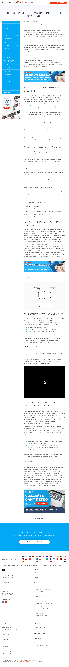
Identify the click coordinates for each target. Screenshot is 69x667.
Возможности (5, 582)
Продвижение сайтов (9, 42)
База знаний (23, 8)
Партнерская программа (54, 565)
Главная (17, 8)
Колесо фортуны (38, 648)
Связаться (36, 631)
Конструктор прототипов (40, 613)
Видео (36, 575)
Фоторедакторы (7, 84)
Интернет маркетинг (8, 74)
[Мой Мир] (40, 517)
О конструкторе (6, 580)
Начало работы (7, 28)
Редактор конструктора (7, 56)
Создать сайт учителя (39, 606)
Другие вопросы (7, 64)
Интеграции (6, 45)
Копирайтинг (7, 71)
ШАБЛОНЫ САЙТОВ (34, 542)
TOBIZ (4, 3)
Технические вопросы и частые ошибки (9, 61)
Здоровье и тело (7, 92)
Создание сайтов (8, 67)
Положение (22, 661)
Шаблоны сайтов (13, 2)
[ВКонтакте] (35, 517)
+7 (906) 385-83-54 (40, 627)
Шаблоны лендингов (7, 632)
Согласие (27, 661)
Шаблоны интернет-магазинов (10, 629)
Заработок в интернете (6, 88)
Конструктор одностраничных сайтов (43, 603)
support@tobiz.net (40, 633)
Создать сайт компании (40, 601)
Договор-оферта (38, 582)
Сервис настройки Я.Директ (41, 645)
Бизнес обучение (8, 81)
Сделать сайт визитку (39, 591)
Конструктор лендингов (40, 587)
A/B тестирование (6, 653)
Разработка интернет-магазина (10, 651)
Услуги (26, 2)
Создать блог (37, 594)
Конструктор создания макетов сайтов (44, 611)
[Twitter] (37, 517)
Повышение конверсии (6, 49)
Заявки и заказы (7, 38)
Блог (5, 25)
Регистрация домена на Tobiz (9, 648)
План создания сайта (7, 644)
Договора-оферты (32, 660)
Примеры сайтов (6, 634)
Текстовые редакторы (9, 78)
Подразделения (38, 636)
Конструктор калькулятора (41, 599)
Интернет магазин (8, 31)
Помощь (31, 2)
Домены (5, 35)
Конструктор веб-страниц (40, 615)
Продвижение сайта (7, 646)
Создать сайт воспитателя (41, 608)
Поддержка (5, 639)
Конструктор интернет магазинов (42, 589)
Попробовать (58, 2)
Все (4, 22)
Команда (4, 587)
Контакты (36, 641)
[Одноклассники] (38, 517)
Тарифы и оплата (8, 52)
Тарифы (21, 2)
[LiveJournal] (41, 517)
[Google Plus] (43, 517)
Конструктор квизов (39, 596)
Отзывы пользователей (8, 636)
